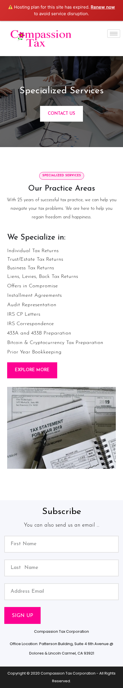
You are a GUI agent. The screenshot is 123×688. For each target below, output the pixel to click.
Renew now (103, 7)
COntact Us (61, 114)
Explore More (32, 370)
